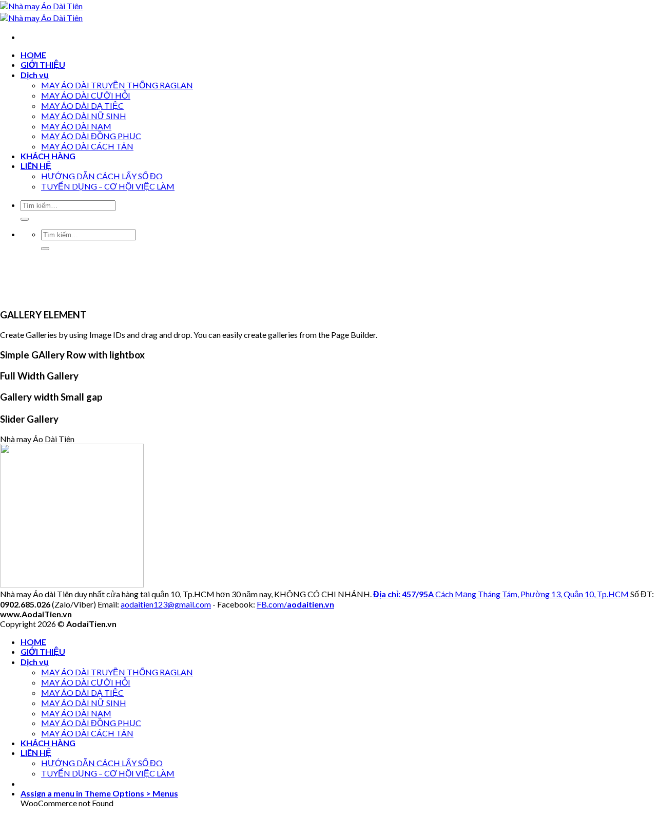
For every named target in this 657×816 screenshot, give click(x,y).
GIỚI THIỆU (43, 64)
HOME (33, 55)
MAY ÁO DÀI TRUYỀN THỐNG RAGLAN (117, 85)
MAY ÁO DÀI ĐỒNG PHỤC (91, 136)
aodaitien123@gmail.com (166, 604)
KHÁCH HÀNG (48, 156)
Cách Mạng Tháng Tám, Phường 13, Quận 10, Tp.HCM (501, 594)
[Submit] (25, 219)
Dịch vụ (35, 75)
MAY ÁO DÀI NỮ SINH (83, 116)
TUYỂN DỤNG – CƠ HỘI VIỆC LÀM (108, 186)
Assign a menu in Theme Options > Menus (99, 793)
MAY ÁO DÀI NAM (76, 126)
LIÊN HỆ (36, 165)
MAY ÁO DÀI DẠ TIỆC (82, 105)
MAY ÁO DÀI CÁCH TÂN (87, 146)
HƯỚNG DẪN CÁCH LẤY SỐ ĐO (102, 176)
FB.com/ (295, 604)
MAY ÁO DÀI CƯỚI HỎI (85, 95)
